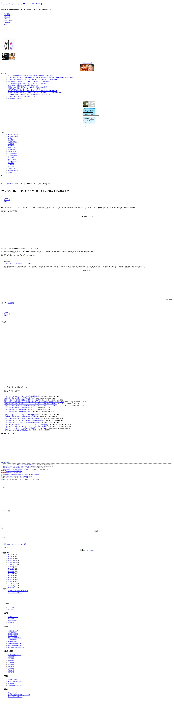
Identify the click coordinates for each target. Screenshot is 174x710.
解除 (92, 114)
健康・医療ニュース (14, 98)
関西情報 (11, 664)
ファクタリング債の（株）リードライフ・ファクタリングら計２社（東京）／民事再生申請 (34, 402)
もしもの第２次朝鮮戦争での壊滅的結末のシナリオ (24, 85)
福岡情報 (11, 668)
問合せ (6, 24)
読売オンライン (13, 151)
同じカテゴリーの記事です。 (13, 391)
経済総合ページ (13, 617)
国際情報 (11, 672)
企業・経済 (8, 18)
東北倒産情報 (12, 636)
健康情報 (11, 683)
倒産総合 (7, 15)
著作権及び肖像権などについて (18, 591)
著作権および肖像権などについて (19, 695)
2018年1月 (11, 558)
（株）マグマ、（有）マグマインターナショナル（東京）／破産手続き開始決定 (30, 404)
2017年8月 (11, 568)
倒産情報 (10, 184)
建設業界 (11, 622)
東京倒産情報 (12, 639)
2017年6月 (11, 572)
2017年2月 (11, 579)
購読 (87, 114)
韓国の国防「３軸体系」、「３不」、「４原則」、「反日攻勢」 (29, 81)
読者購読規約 (86, 118)
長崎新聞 (11, 140)
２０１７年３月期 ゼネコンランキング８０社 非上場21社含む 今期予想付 (33, 79)
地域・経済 (8, 20)
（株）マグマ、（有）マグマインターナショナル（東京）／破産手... (26, 426)
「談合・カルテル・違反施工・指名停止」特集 (16, 477)
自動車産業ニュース (14, 685)
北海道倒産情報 (13, 634)
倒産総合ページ (13, 630)
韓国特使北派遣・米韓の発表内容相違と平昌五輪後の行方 (17, 469)
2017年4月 (11, 575)
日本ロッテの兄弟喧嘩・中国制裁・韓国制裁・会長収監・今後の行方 (30, 75)
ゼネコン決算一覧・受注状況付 (13, 472)
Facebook (7, 200)
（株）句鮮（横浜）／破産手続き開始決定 (18, 411)
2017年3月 (11, 577)
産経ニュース (12, 147)
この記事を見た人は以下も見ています (16, 387)
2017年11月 (11, 562)
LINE (6, 201)
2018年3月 (11, 555)
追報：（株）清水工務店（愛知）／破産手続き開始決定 (22, 400)
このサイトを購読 (21, 544)
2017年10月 (11, 564)
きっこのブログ (13, 161)
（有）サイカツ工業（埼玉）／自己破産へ (18, 263)
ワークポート (32, 479)
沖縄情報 (11, 666)
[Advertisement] (87, 31)
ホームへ (11, 607)
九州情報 (11, 660)
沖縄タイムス (12, 142)
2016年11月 (11, 585)
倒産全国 (7, 17)
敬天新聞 (11, 163)
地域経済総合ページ (14, 655)
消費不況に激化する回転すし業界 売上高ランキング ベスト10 (29, 94)
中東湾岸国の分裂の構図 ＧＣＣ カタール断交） (24, 89)
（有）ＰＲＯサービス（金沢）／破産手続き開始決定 (21, 422)
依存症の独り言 (13, 170)
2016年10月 (11, 587)
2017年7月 (11, 570)
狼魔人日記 (11, 165)
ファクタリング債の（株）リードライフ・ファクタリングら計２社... (26, 424)
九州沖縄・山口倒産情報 (16, 647)
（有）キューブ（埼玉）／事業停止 (16, 407)
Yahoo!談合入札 (13, 136)
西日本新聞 (11, 146)
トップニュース (13, 609)
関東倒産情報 (12, 641)
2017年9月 (11, 566)
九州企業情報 (12, 620)
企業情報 (11, 619)
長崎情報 (11, 670)
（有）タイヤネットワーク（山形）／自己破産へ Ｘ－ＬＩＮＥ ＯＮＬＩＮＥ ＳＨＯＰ (33, 405)
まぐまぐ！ (92, 122)
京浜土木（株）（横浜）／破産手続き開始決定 (19, 398)
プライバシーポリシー (15, 593)
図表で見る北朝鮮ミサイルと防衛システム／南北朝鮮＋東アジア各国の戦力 (32, 91)
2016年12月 (11, 583)
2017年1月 (11, 581)
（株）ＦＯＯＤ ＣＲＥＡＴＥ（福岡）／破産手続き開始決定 (24, 420)
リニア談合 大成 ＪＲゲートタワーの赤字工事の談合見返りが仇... (19, 466)
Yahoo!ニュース (13, 134)
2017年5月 (11, 574)
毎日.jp (10, 138)
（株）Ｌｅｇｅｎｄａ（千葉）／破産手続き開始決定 (21, 396)
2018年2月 (11, 556)
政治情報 (11, 657)
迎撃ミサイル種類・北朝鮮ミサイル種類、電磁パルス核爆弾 (27, 87)
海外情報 (7, 22)
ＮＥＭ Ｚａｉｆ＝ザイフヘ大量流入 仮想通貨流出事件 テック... (19, 464)
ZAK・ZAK (12, 159)
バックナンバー (89, 120)
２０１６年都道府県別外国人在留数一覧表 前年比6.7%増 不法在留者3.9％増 (34, 93)
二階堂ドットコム (14, 168)
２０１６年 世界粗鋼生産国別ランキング (22, 96)
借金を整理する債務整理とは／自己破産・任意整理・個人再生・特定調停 (21, 474)
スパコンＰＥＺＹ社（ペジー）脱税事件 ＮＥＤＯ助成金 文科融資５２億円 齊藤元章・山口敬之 (40, 77)
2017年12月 (11, 560)
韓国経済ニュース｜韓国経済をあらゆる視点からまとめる (19, 476)
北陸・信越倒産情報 (14, 638)
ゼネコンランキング (14, 681)
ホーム (6, 13)
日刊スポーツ (12, 157)
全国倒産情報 (12, 632)
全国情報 (11, 658)
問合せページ (12, 693)
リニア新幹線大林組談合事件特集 (14, 471)
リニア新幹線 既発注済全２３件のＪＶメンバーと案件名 (27, 83)
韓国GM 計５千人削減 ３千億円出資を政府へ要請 (16, 467)
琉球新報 (11, 144)
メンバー (11, 166)
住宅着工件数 (12, 679)
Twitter (6, 198)
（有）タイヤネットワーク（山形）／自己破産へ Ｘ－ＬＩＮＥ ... (26, 428)
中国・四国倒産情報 (14, 645)
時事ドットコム (13, 149)
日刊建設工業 (12, 153)
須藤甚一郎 (11, 172)
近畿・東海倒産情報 (14, 643)
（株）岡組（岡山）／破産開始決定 (16, 409)
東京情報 (11, 662)
